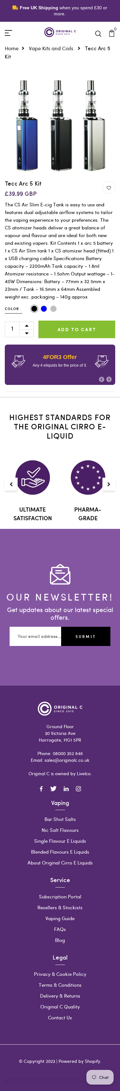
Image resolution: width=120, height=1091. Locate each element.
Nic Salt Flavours (60, 830)
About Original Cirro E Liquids (60, 862)
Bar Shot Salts (60, 819)
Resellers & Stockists (60, 907)
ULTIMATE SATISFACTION (32, 513)
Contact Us (60, 1017)
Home (12, 48)
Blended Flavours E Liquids (60, 851)
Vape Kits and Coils (52, 48)
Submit (86, 636)
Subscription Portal (60, 896)
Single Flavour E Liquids (60, 841)
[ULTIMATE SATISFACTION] (32, 477)
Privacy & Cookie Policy (60, 974)
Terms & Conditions (60, 985)
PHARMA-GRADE (87, 513)
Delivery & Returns (60, 995)
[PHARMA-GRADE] (88, 477)
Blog (60, 940)
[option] (60, 126)
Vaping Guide (60, 918)
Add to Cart (77, 329)
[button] (102, 379)
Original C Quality (60, 1006)
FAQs (60, 929)
